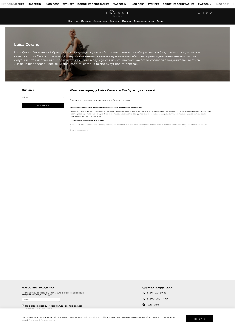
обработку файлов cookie (93, 317)
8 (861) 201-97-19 (156, 292)
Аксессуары (100, 21)
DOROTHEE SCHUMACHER (86, 4)
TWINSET (61, 4)
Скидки (126, 21)
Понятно (199, 318)
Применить (43, 105)
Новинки (73, 21)
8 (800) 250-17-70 (157, 298)
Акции (160, 21)
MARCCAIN (27, 4)
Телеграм (152, 304)
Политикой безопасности (42, 320)
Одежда (86, 21)
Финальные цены (144, 21)
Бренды (114, 21)
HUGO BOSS (44, 4)
